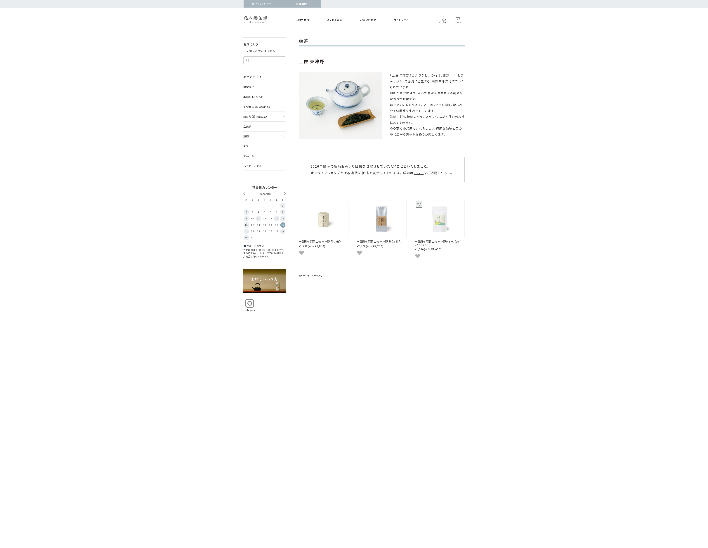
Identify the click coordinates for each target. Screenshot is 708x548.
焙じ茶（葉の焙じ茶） (255, 116)
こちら (419, 172)
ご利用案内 (302, 20)
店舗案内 (301, 4)
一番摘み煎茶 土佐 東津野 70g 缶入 (320, 241)
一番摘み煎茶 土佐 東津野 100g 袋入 (379, 241)
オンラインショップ (255, 22)
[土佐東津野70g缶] (323, 219)
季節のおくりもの (253, 97)
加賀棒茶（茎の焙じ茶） (257, 107)
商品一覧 (248, 156)
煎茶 (246, 136)
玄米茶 (247, 126)
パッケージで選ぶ (253, 166)
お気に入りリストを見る (261, 51)
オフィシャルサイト (263, 4)
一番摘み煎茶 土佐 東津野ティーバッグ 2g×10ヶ (437, 243)
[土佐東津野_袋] (381, 219)
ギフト (247, 146)
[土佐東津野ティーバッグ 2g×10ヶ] (439, 219)
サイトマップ (401, 20)
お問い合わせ (368, 20)
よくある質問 (334, 20)
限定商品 (248, 87)
